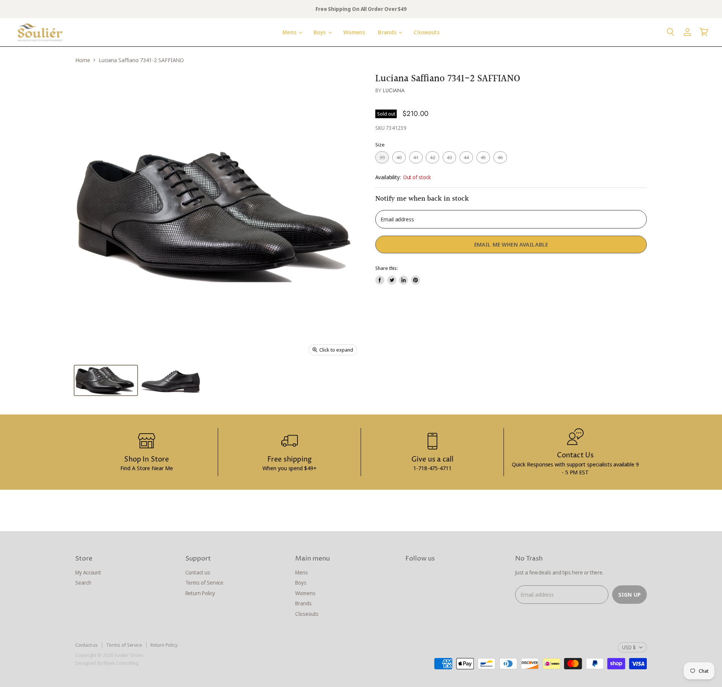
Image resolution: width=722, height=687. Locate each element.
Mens (290, 32)
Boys (321, 32)
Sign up (629, 594)
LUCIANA (394, 90)
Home (82, 60)
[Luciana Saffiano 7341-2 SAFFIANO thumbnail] (105, 380)
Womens (354, 32)
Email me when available (511, 244)
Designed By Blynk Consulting (107, 663)
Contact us (197, 572)
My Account (88, 572)
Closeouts (426, 32)
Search (83, 582)
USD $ (629, 647)
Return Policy (200, 593)
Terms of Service (204, 582)
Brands (388, 32)
